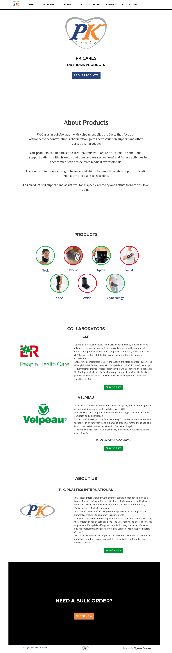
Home (31, 4)
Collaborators (91, 4)
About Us (112, 4)
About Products (49, 4)
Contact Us (129, 4)
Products (70, 4)
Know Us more (113, 387)
